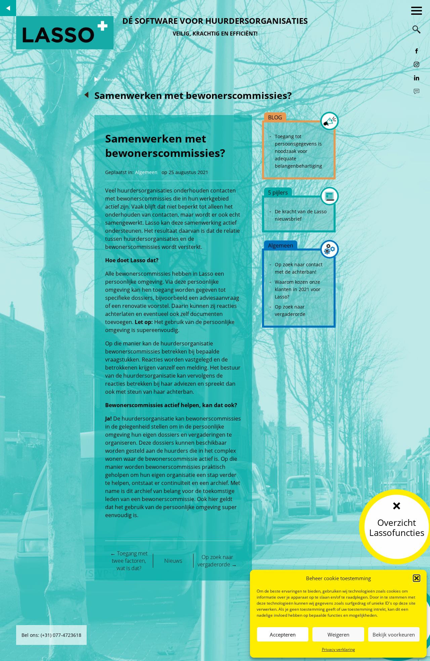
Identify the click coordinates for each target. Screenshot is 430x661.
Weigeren (338, 634)
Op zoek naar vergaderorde (217, 560)
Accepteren (283, 634)
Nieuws (111, 79)
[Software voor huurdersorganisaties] (65, 32)
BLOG (275, 117)
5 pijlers (278, 192)
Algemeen (146, 172)
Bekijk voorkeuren (394, 634)
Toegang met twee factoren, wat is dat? (128, 561)
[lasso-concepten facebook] (416, 51)
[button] (416, 578)
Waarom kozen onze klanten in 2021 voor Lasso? (297, 289)
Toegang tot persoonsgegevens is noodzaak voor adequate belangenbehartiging (298, 151)
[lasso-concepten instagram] (416, 64)
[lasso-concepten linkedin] (416, 77)
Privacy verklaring (338, 649)
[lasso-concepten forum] (416, 91)
